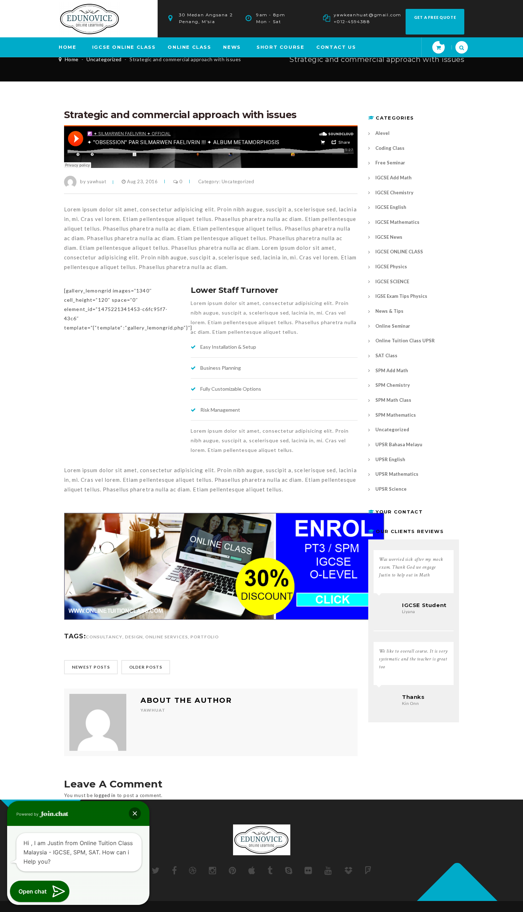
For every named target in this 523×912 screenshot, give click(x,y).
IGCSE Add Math (393, 177)
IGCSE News (388, 237)
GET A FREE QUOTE (435, 17)
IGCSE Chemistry (394, 192)
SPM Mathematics (395, 415)
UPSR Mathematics (396, 474)
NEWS (232, 47)
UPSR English (390, 459)
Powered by (27, 814)
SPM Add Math (391, 370)
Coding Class (390, 148)
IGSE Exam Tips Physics (401, 296)
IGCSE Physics (391, 266)
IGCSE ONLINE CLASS (124, 47)
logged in (105, 795)
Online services (166, 636)
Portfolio (204, 636)
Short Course (280, 47)
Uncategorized (103, 59)
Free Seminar (390, 162)
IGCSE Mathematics (397, 222)
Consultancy (104, 636)
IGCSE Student (424, 605)
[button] (135, 813)
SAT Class (386, 355)
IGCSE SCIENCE (392, 281)
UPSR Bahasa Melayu (398, 444)
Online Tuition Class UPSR (405, 340)
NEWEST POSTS (91, 667)
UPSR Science (391, 489)
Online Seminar (392, 326)
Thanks (413, 697)
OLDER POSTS (146, 667)
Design (134, 636)
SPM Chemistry (392, 385)
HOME (67, 47)
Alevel (382, 133)
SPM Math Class (393, 400)
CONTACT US (336, 47)
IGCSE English (390, 207)
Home (72, 59)
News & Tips (389, 311)
